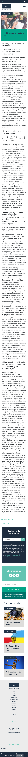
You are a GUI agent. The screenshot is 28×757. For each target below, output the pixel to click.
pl (2, 1)
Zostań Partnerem (14, 699)
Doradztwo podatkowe (14, 589)
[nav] (24, 7)
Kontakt (14, 705)
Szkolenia (14, 701)
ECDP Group (14, 697)
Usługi (14, 695)
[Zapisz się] (23, 539)
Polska (4, 748)
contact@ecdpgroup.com (14, 732)
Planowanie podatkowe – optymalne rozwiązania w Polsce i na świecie (14, 595)
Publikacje (14, 703)
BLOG (14, 691)
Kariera (14, 707)
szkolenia (14, 709)
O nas (14, 693)
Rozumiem (19, 755)
